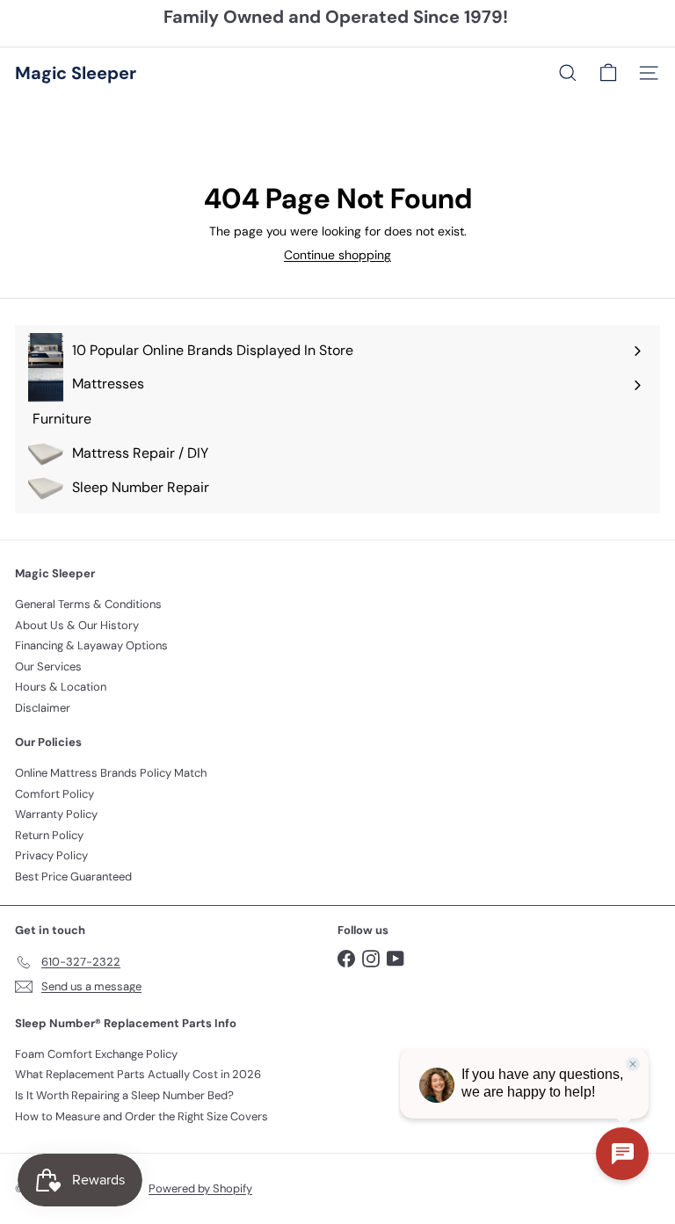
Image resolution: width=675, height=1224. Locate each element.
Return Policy (49, 835)
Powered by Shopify (200, 1188)
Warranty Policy (56, 814)
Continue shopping (337, 255)
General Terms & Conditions (88, 604)
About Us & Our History (77, 625)
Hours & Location (60, 686)
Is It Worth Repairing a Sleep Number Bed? (124, 1095)
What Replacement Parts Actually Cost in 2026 (138, 1074)
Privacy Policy (51, 855)
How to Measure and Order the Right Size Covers (141, 1116)
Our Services (48, 666)
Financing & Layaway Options (91, 645)
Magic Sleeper (75, 72)
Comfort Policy (54, 793)
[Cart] (608, 72)
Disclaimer (42, 707)
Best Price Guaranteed (73, 876)
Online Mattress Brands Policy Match (111, 772)
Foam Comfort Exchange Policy (96, 1054)
